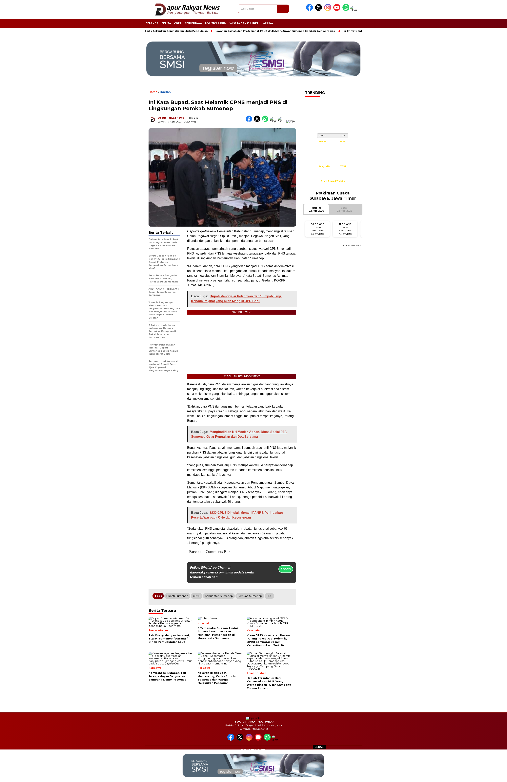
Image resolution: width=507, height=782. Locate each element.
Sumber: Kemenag (333, 185)
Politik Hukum (215, 23)
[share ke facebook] (250, 121)
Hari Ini (316, 209)
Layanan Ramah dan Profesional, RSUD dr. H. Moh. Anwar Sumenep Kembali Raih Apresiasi (249, 31)
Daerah (165, 92)
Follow (286, 569)
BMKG (359, 245)
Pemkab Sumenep (249, 595)
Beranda (152, 23)
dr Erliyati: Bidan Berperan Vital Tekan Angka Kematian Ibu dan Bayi (362, 31)
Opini (178, 23)
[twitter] (319, 10)
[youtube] (337, 10)
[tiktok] (354, 10)
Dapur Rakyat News (171, 117)
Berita (166, 23)
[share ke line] (282, 121)
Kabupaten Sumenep (219, 595)
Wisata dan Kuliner (244, 23)
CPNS (196, 595)
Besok (344, 209)
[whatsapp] (345, 10)
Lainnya (267, 23)
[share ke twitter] (258, 121)
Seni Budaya (193, 23)
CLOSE (319, 747)
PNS (269, 595)
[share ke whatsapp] (266, 121)
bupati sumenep (177, 595)
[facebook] (310, 10)
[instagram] (328, 10)
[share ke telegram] (274, 121)
